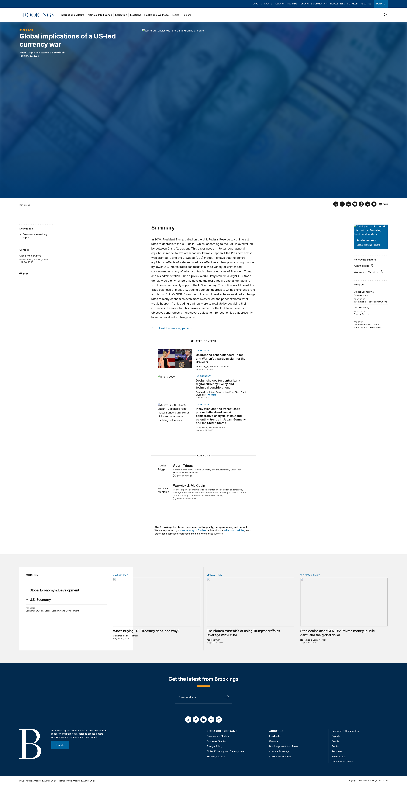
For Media (352, 3)
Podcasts (337, 751)
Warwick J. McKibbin (53, 52)
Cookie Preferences (280, 756)
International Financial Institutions (370, 301)
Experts (257, 3)
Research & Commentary (314, 3)
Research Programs (286, 3)
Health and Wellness (156, 14)
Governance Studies (218, 736)
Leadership (275, 736)
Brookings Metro (216, 756)
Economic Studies (363, 324)
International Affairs (72, 14)
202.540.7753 (26, 262)
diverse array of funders (193, 530)
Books (335, 746)
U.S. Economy (361, 307)
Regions (187, 14)
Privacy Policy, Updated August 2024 (37, 780)
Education (121, 14)
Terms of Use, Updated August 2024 (77, 780)
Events (268, 3)
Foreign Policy (214, 746)
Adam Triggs (27, 52)
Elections (135, 14)
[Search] (386, 15)
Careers (273, 741)
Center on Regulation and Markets (225, 489)
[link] (54, 590)
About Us (366, 3)
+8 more (212, 394)
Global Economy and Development (367, 326)
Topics (175, 14)
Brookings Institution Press (283, 746)
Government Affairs (342, 761)
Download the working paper (35, 236)
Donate (380, 3)
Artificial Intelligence (99, 14)
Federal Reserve (362, 314)
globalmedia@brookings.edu (33, 259)
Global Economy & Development (364, 293)
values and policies (234, 530)
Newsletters (337, 3)
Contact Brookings (279, 751)
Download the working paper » (171, 328)
